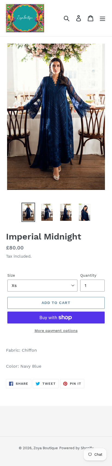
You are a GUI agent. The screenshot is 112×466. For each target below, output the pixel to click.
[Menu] (102, 18)
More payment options (56, 330)
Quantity (88, 275)
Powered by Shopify (76, 448)
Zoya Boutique (45, 448)
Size (11, 275)
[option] (28, 212)
